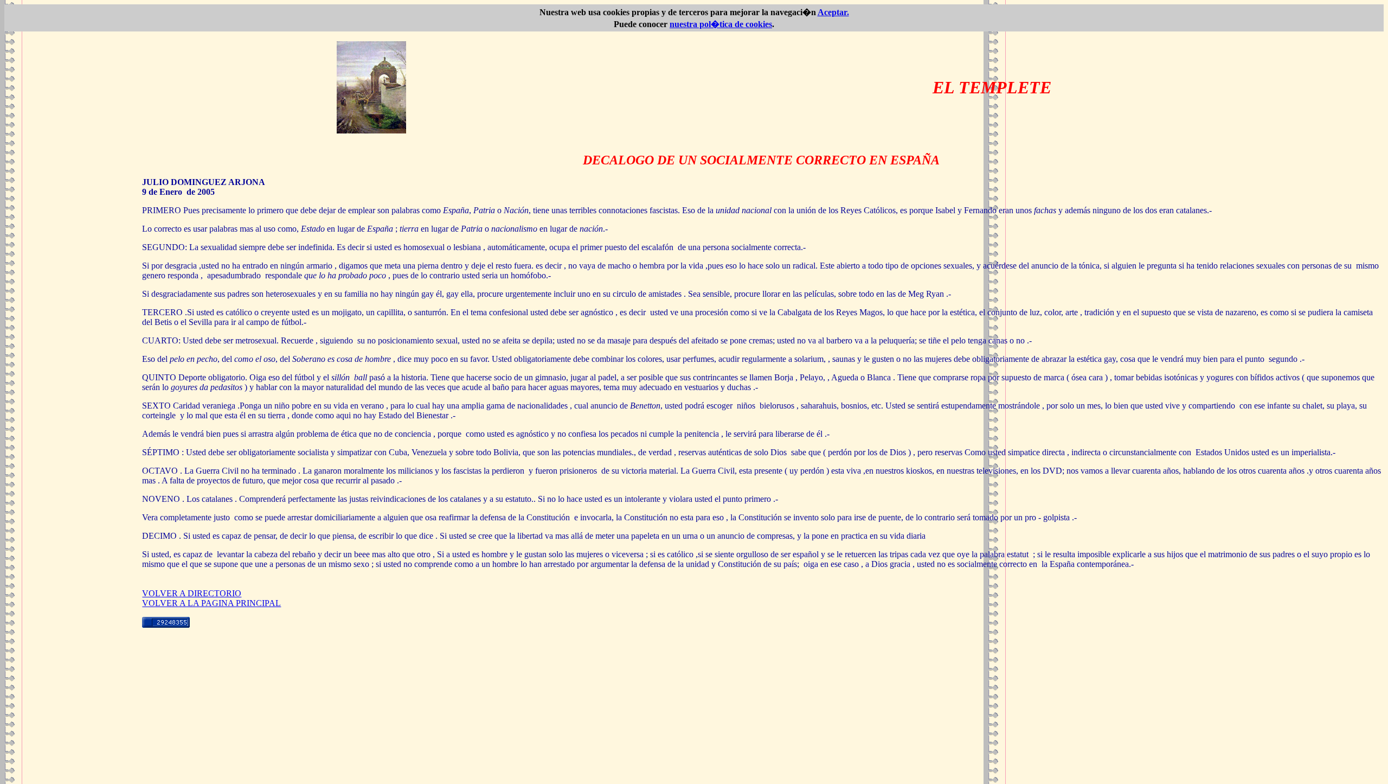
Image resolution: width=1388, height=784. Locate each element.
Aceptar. (833, 12)
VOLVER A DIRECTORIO (191, 593)
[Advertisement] (694, 704)
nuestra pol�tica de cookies (721, 24)
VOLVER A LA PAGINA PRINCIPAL (211, 603)
